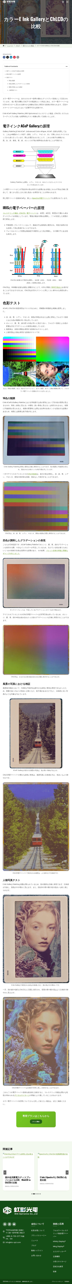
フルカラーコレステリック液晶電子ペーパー (60, 1233)
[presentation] (18, 1163)
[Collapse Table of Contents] (67, 66)
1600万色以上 (56, 287)
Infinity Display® (59, 1241)
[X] (7, 57)
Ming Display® (58, 1246)
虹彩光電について (38, 1230)
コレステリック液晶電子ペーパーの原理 (53, 1178)
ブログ (18, 46)
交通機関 (56, 1256)
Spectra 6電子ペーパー (41, 198)
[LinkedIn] (11, 57)
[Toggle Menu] (67, 2)
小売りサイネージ (59, 1261)
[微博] (14, 57)
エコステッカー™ (59, 1251)
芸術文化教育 (58, 1266)
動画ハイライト (37, 1250)
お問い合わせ (36, 1255)
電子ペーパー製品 (28, 46)
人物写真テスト (13, 90)
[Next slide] (67, 1172)
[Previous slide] (5, 1172)
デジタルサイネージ (22, 1095)
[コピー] (18, 57)
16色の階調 (12, 80)
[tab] (31, 1193)
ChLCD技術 (32, 474)
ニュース (10, 46)
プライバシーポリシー (57, 1281)
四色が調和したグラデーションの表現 (19, 84)
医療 (54, 1271)
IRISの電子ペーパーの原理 (13, 74)
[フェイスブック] (4, 57)
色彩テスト (9, 77)
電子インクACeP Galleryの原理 (15, 71)
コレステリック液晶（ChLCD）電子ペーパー (20, 213)
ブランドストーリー (38, 1235)
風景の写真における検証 (15, 87)
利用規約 (67, 1281)
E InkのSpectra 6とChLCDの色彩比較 (18, 1178)
